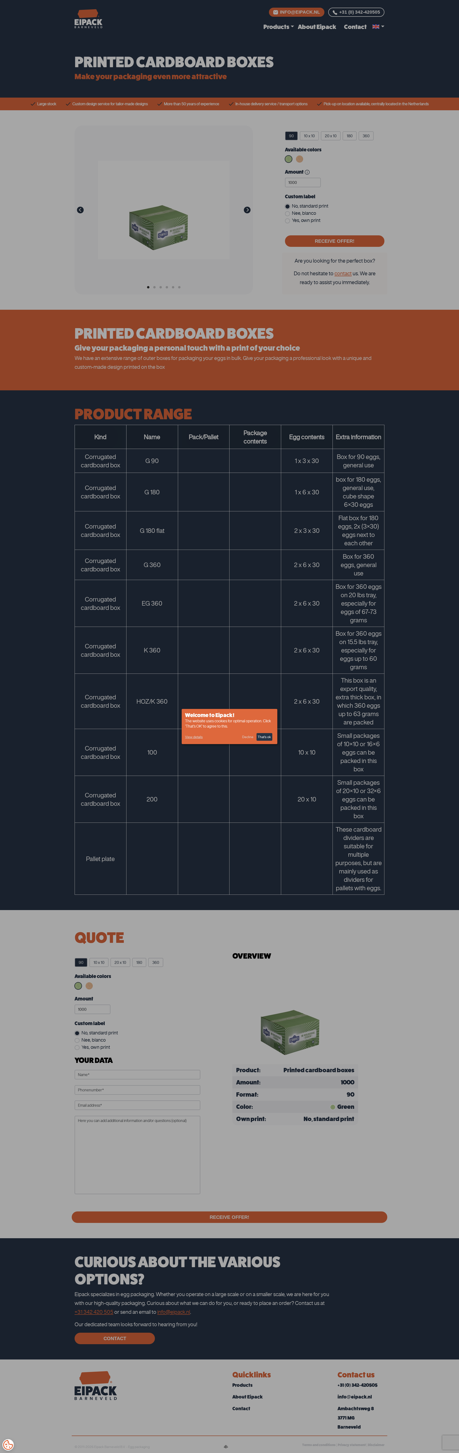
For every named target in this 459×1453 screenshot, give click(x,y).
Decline (247, 737)
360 (366, 136)
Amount (294, 172)
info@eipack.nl (300, 12)
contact (343, 273)
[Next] (247, 210)
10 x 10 (309, 136)
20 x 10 (331, 136)
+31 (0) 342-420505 (359, 12)
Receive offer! (335, 241)
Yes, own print (306, 220)
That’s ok (264, 737)
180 (350, 136)
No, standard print (310, 205)
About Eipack (317, 26)
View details (194, 737)
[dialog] (229, 726)
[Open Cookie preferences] (8, 1445)
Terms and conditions (319, 1445)
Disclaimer (376, 1445)
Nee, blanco (304, 212)
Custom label (300, 196)
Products (276, 26)
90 (291, 136)
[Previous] (80, 210)
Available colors (303, 150)
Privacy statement (352, 1445)
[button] (378, 26)
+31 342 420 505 (94, 1312)
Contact (355, 26)
